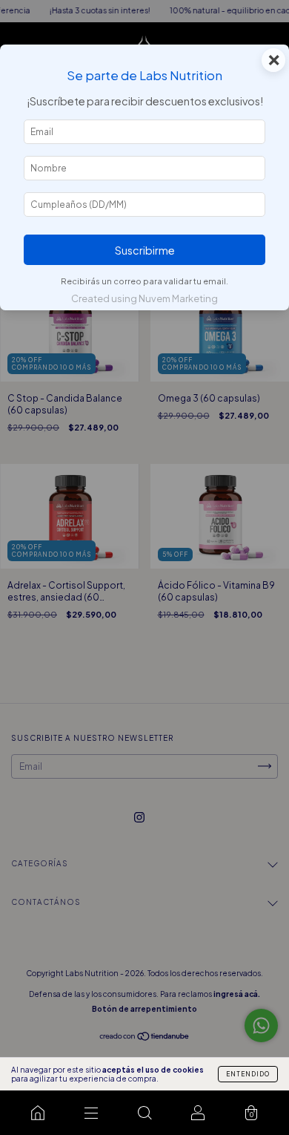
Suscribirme (145, 250)
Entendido (248, 1074)
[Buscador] (144, 1113)
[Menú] (91, 1113)
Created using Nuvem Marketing (144, 298)
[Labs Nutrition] (37, 1113)
